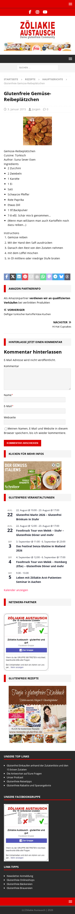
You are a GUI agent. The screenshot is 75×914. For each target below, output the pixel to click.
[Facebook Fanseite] (30, 12)
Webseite (10, 417)
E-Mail (8, 406)
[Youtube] (45, 12)
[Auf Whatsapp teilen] (43, 277)
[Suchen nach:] (37, 67)
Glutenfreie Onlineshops (20, 880)
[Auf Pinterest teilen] (25, 277)
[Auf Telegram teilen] (55, 277)
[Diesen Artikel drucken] (37, 277)
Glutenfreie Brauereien (19, 888)
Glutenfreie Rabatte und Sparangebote (29, 785)
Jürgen (36, 109)
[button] (69, 4)
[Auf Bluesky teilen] (61, 277)
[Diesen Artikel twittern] (13, 277)
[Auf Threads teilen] (67, 277)
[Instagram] (37, 12)
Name (8, 395)
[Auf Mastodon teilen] (49, 277)
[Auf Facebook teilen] (7, 277)
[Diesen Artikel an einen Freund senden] (31, 277)
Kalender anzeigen (16, 590)
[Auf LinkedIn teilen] (19, 277)
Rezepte (30, 79)
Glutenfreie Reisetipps (19, 781)
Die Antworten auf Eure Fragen (24, 773)
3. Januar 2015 (17, 109)
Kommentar (11, 366)
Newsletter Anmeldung (20, 876)
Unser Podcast (15, 777)
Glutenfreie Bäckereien (19, 884)
